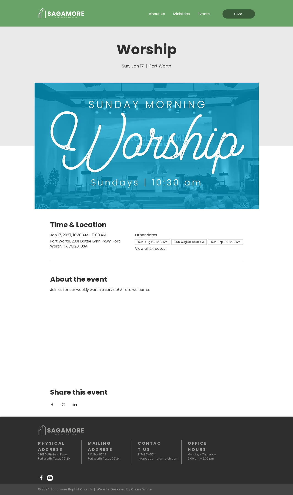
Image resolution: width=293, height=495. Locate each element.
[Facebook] (41, 478)
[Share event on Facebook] (52, 404)
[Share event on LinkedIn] (75, 404)
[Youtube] (50, 478)
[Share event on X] (63, 404)
